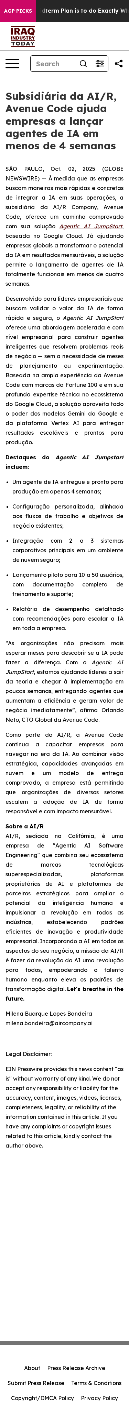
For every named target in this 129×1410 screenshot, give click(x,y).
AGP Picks (18, 11)
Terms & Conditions (96, 1383)
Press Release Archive (76, 1368)
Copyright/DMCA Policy (42, 1398)
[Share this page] (118, 63)
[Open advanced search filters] (100, 63)
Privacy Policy (99, 1398)
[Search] (83, 63)
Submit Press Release (36, 1383)
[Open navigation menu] (12, 63)
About (32, 1368)
